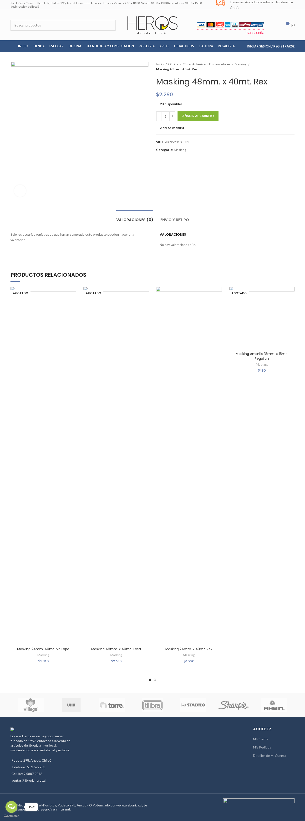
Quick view (73, 316)
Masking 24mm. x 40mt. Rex (188, 649)
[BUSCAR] (110, 25)
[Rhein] (274, 705)
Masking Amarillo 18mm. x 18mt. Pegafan (262, 356)
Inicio (160, 64)
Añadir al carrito (198, 116)
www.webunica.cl (129, 805)
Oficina (173, 64)
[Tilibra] (152, 705)
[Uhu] (71, 705)
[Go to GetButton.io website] (11, 816)
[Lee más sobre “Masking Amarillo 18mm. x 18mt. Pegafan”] (291, 305)
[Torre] (112, 705)
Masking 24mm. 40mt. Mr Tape (43, 649)
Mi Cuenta (261, 739)
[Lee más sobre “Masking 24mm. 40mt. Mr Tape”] (73, 305)
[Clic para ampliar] (20, 191)
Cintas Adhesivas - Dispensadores (207, 64)
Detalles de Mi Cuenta (269, 755)
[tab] (134, 217)
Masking (241, 64)
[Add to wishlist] (73, 294)
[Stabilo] (193, 705)
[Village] (30, 705)
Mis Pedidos (262, 747)
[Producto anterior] (282, 66)
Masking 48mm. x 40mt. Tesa (116, 649)
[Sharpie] (233, 705)
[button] (218, 305)
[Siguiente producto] (292, 66)
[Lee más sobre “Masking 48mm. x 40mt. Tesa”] (145, 305)
